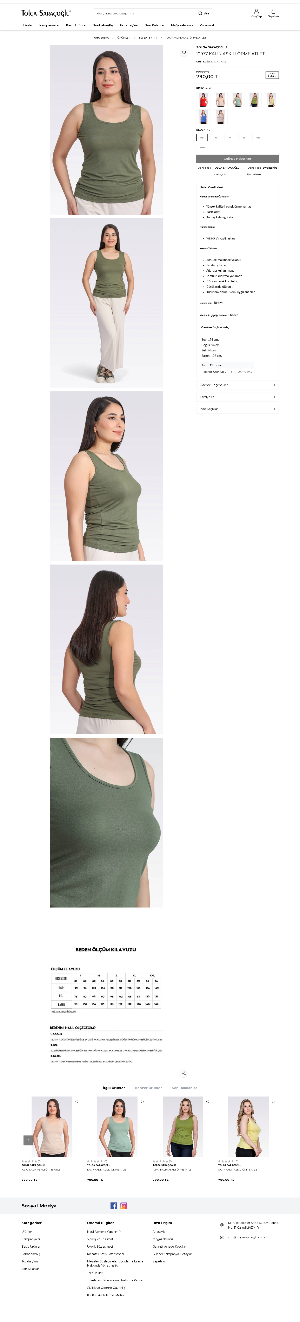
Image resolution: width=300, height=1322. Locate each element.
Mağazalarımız (182, 25)
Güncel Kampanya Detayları (173, 1254)
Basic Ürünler (76, 25)
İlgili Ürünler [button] (114, 1088)
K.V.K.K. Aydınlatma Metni (105, 1295)
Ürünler (27, 25)
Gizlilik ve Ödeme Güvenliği (106, 1288)
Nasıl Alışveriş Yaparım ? (104, 1232)
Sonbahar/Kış (103, 25)
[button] (202, 137)
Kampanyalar (49, 25)
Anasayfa (159, 1232)
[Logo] (46, 13)
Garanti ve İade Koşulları (170, 1246)
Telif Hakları (95, 1273)
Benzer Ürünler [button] (148, 1088)
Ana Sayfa (101, 37)
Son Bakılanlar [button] (184, 1088)
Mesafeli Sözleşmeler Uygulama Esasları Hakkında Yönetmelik (116, 1263)
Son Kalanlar (155, 25)
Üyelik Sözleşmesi (100, 1246)
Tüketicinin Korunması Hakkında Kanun (115, 1280)
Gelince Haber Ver (237, 159)
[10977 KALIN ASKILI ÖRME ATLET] (51, 1127)
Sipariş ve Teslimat (100, 1239)
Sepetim (159, 1261)
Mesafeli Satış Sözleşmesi (105, 1254)
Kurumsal (207, 25)
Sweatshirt (148, 37)
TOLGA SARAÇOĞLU (211, 47)
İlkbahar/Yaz (129, 25)
